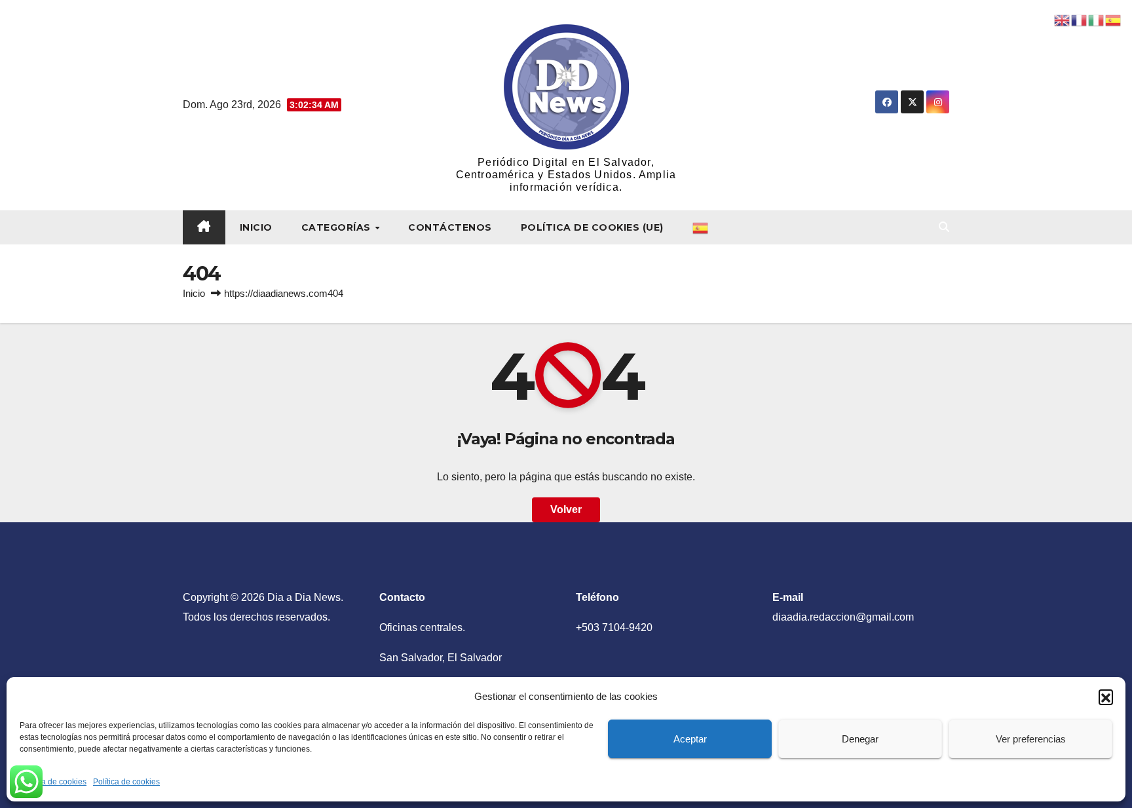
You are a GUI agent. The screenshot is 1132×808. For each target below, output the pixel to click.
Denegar (860, 738)
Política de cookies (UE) (592, 227)
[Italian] (1096, 19)
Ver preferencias (1031, 738)
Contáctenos (450, 227)
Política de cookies (53, 781)
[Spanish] (701, 227)
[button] (1105, 696)
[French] (1079, 19)
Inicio (256, 227)
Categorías (337, 227)
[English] (1062, 19)
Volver (566, 509)
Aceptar (690, 738)
